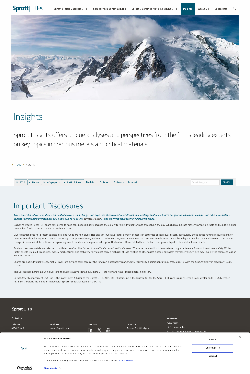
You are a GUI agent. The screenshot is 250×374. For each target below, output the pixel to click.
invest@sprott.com (59, 328)
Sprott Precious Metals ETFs (109, 9)
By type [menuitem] (118, 182)
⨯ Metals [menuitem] (34, 182)
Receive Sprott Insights (138, 328)
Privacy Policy (172, 323)
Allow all (212, 339)
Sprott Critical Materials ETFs (70, 9)
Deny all (213, 356)
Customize (211, 347)
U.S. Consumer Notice (176, 327)
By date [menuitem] (90, 182)
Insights (187, 9)
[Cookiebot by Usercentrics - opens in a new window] (24, 368)
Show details (50, 368)
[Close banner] (240, 337)
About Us (203, 9)
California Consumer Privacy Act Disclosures (186, 331)
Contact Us (221, 9)
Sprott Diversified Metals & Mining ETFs (154, 9)
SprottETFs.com (92, 219)
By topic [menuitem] (104, 182)
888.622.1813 (17, 328)
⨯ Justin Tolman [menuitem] (72, 182)
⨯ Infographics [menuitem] (51, 182)
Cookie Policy (126, 360)
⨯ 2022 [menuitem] (20, 182)
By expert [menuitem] (132, 182)
